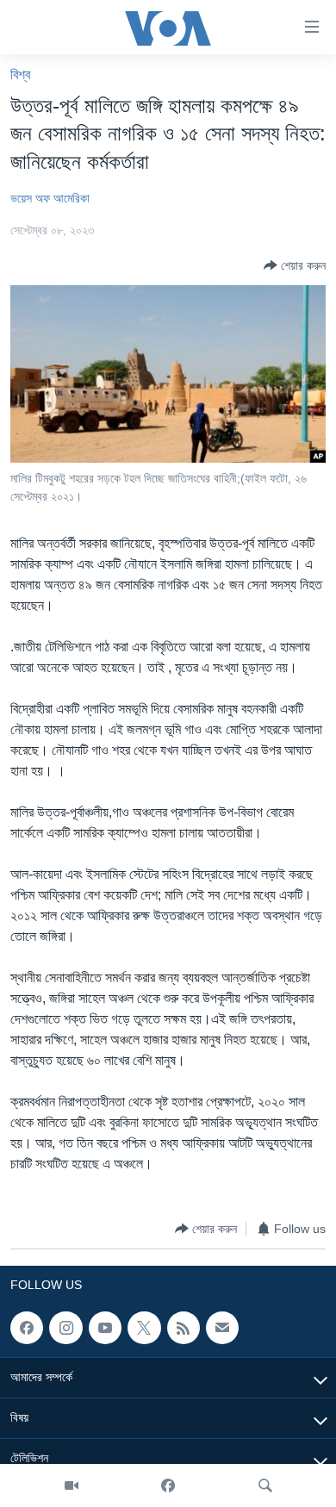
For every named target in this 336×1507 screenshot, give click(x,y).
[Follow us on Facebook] (26, 1327)
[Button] (295, 265)
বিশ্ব (20, 74)
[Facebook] (168, 1485)
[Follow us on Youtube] (105, 1327)
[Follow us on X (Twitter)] (144, 1327)
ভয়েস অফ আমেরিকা (50, 198)
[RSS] (183, 1327)
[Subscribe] (222, 1327)
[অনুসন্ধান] (265, 1485)
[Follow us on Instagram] (65, 1327)
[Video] (71, 1485)
